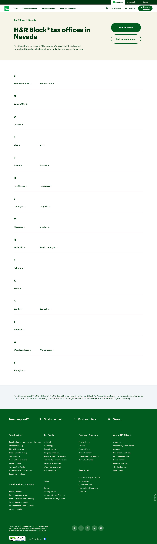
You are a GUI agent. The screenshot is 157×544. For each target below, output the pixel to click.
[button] (145, 8)
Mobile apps (49, 445)
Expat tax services (17, 474)
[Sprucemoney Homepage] (145, 2)
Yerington (18, 370)
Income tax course (121, 456)
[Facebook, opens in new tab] (81, 528)
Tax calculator (50, 449)
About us (117, 442)
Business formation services (21, 506)
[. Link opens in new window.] (17, 539)
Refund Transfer (85, 453)
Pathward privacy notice (54, 499)
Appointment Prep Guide (55, 456)
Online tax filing (16, 445)
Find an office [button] (126, 27)
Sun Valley (45, 309)
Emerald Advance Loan (88, 456)
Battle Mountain (22, 83)
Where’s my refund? (52, 467)
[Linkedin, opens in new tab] (101, 528)
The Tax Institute (120, 467)
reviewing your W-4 (47, 398)
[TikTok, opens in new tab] (74, 528)
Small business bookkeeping (21, 499)
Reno (16, 288)
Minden (43, 227)
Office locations (85, 484)
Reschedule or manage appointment (25, 442)
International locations (88, 488)
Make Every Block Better (123, 445)
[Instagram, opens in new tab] (87, 528)
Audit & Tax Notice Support (21, 470)
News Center (118, 460)
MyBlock (47, 442)
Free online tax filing (18, 453)
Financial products (30, 8)
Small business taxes (18, 495)
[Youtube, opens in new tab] (94, 528)
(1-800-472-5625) (58, 396)
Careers (116, 449)
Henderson (45, 186)
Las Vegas (18, 206)
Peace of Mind (15, 463)
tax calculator (28, 398)
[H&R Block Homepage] (118, 2)
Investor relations (120, 463)
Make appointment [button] (126, 39)
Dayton (17, 124)
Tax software (14, 456)
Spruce (81, 445)
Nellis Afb (18, 247)
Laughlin (44, 206)
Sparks (17, 309)
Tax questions (84, 481)
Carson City (19, 104)
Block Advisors (15, 491)
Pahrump (18, 268)
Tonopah (18, 329)
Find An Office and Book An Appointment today (93, 396)
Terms (46, 488)
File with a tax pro (16, 449)
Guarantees (118, 470)
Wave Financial (15, 509)
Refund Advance (85, 460)
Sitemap (82, 491)
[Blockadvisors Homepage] (132, 2)
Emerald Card (84, 449)
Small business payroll (19, 502)
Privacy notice (50, 491)
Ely (41, 145)
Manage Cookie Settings (54, 495)
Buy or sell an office (121, 453)
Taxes (16, 8)
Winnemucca (46, 350)
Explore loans (84, 442)
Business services (48, 8)
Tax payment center (52, 463)
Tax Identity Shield (17, 467)
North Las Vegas (47, 247)
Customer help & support (89, 477)
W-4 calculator (50, 470)
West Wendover (21, 350)
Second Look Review (18, 460)
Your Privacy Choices (35, 539)
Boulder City (46, 83)
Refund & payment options (55, 460)
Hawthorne (19, 186)
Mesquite (18, 227)
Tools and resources (68, 8)
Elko (16, 145)
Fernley (43, 165)
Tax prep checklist (51, 453)
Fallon (17, 165)
